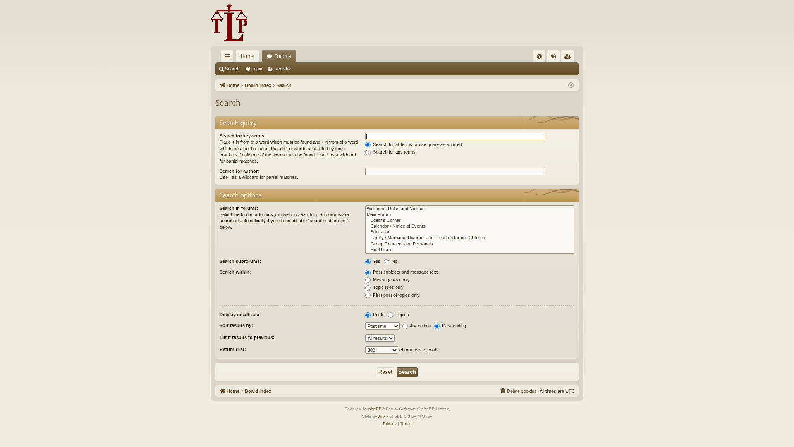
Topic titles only (388, 287)
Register (282, 68)
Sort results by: (236, 325)
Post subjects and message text (405, 271)
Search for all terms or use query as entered (417, 144)
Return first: (233, 349)
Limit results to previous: (247, 337)
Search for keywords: (243, 135)
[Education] (470, 232)
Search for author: (239, 170)
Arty (382, 416)
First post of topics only (396, 295)
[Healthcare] (470, 250)
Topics (402, 314)
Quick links (228, 57)
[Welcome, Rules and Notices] (470, 209)
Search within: (235, 271)
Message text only (391, 279)
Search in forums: (239, 208)
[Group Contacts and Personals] (470, 244)
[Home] (229, 23)
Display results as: (240, 314)
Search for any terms (394, 151)
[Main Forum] (470, 215)
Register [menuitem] (569, 57)
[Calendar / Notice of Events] (470, 226)
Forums (282, 56)
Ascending (420, 325)
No (393, 261)
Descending (453, 325)
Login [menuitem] (555, 57)
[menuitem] (539, 56)
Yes (376, 261)
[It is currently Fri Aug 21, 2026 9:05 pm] (571, 85)
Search (232, 68)
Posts (378, 314)
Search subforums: (240, 261)
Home (247, 56)
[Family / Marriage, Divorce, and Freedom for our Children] (470, 238)
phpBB (375, 408)
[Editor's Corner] (470, 220)
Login (256, 68)
